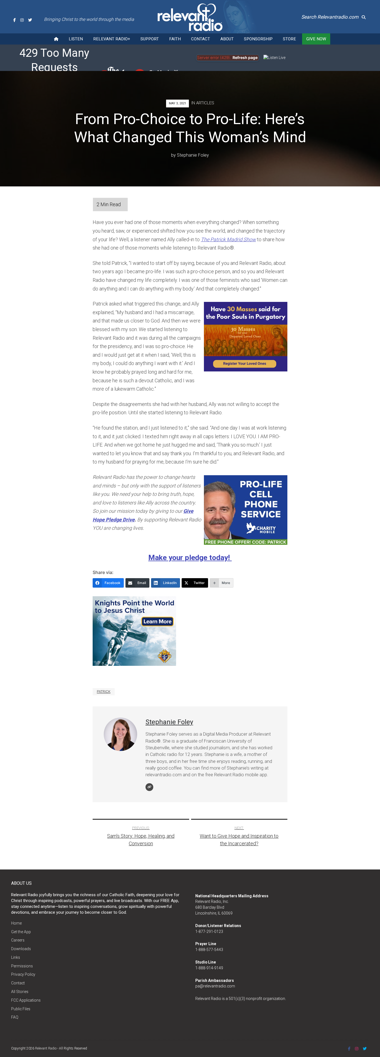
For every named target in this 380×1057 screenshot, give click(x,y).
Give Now (316, 38)
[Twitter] (30, 20)
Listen (76, 38)
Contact (200, 38)
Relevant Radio (45, 1048)
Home (16, 923)
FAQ (14, 1017)
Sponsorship (258, 38)
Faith (175, 38)
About (227, 38)
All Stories (19, 991)
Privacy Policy (23, 974)
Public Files (20, 1009)
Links (15, 957)
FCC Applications (26, 1000)
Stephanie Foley (193, 155)
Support (149, 38)
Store (289, 38)
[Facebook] (14, 20)
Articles (205, 102)
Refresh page (245, 57)
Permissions (22, 966)
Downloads (21, 949)
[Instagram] (22, 20)
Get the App (21, 932)
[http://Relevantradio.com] (149, 787)
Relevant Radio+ (111, 38)
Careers (17, 940)
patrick (103, 691)
